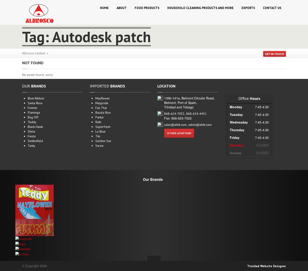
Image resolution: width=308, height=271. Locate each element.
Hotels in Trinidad (102, 153)
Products (147, 8)
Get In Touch (274, 54)
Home (104, 8)
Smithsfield (35, 141)
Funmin (32, 108)
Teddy (32, 122)
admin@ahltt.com (200, 125)
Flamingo (34, 112)
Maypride (101, 103)
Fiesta (32, 136)
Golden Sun (103, 141)
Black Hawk (35, 127)
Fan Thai (101, 108)
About (122, 8)
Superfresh (102, 127)
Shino (31, 131)
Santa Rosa (35, 103)
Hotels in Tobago (101, 159)
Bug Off (33, 117)
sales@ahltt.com (175, 125)
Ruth (98, 122)
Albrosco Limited (33, 53)
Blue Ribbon (36, 98)
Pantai (99, 117)
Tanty (31, 146)
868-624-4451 (196, 114)
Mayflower (102, 98)
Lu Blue (100, 131)
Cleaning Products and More (200, 8)
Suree (99, 146)
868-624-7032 (174, 114)
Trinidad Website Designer (266, 266)
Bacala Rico (103, 112)
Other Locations (179, 133)
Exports (248, 8)
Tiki (97, 136)
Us (272, 8)
